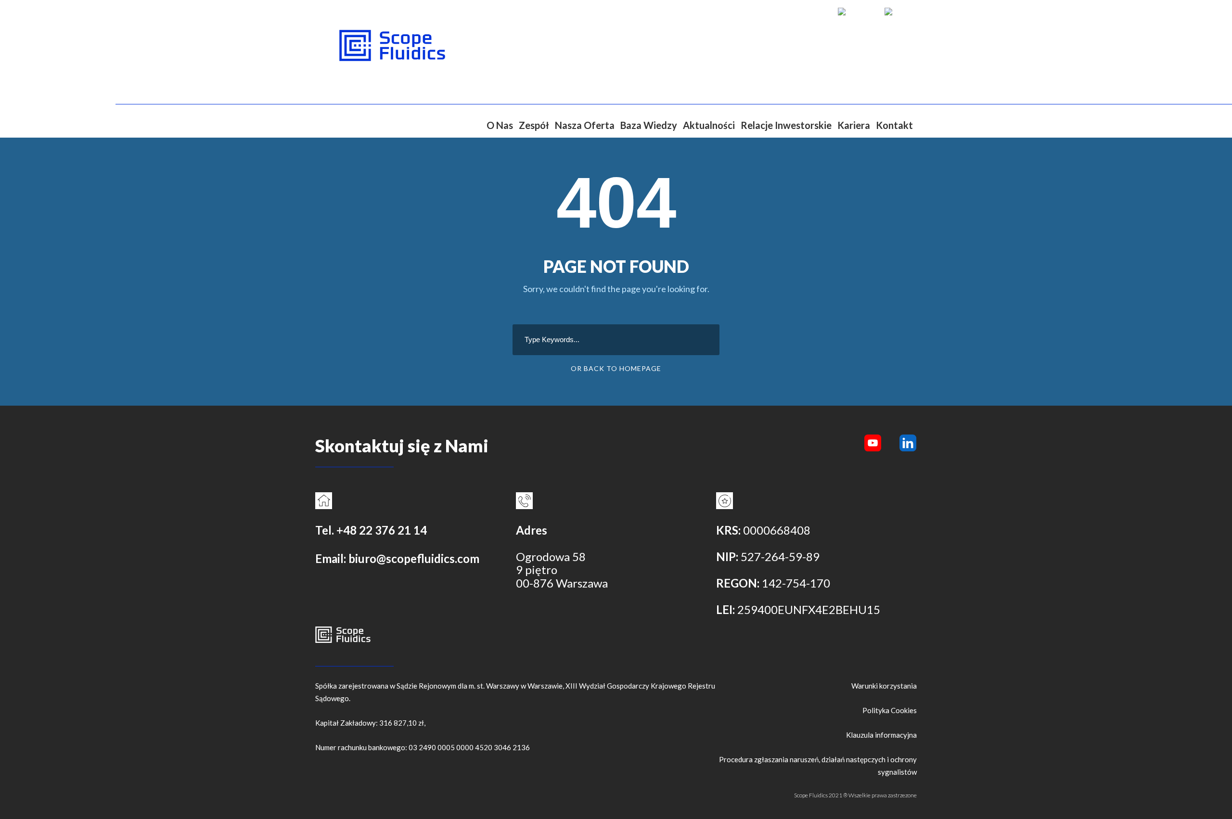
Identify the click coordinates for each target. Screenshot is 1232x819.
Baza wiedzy (648, 125)
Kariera (853, 125)
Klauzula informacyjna (881, 734)
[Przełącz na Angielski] (856, 11)
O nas (500, 125)
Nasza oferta (585, 125)
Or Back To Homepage (616, 368)
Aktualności (709, 125)
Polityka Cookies (889, 710)
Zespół (534, 125)
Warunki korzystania (884, 685)
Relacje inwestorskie (786, 125)
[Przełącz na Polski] (898, 11)
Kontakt (894, 125)
